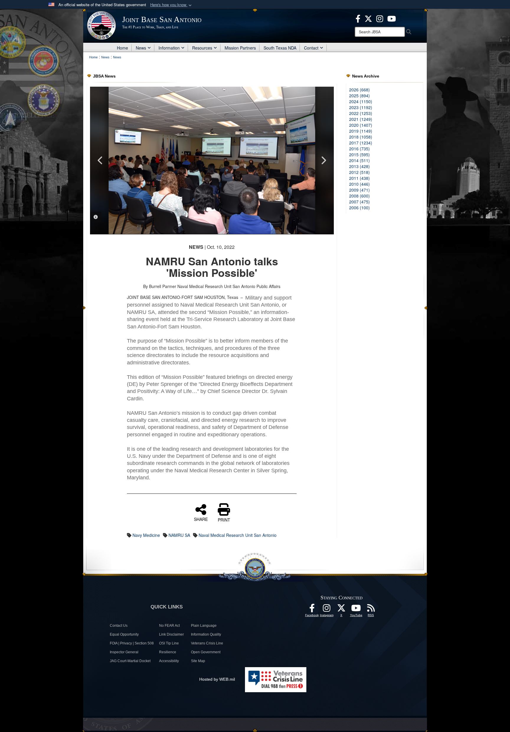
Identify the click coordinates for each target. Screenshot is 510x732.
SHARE (201, 519)
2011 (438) (359, 178)
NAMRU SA (179, 535)
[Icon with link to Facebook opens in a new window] (358, 18)
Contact (311, 48)
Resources (202, 48)
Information (169, 48)
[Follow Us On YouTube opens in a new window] (356, 609)
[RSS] (371, 609)
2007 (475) (359, 202)
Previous (100, 160)
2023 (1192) (360, 107)
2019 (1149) (360, 131)
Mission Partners (240, 48)
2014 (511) (359, 160)
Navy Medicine (146, 535)
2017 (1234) (360, 143)
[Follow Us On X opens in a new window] (341, 609)
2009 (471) (359, 190)
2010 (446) (359, 184)
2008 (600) (359, 196)
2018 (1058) (360, 137)
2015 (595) (359, 154)
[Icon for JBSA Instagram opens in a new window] (379, 18)
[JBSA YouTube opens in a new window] (391, 18)
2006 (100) (359, 207)
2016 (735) (359, 149)
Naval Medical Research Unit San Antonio (238, 535)
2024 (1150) (360, 101)
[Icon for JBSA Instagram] (326, 609)
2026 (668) (359, 90)
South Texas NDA (280, 48)
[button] (171, 5)
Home (122, 48)
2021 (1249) (360, 119)
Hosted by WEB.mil (217, 679)
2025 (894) (359, 95)
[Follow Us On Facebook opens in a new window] (312, 609)
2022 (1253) (360, 113)
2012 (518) (359, 172)
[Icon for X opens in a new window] (368, 18)
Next (323, 160)
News (141, 48)
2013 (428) (359, 166)
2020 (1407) (360, 125)
